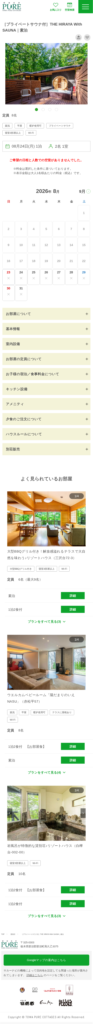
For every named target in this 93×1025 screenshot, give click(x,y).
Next (83, 519)
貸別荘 (13, 934)
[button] (36, 109)
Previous (9, 519)
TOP (2, 934)
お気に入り (55, 9)
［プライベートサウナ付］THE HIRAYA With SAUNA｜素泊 (42, 934)
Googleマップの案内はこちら (46, 960)
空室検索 (69, 9)
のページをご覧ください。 (51, 975)
